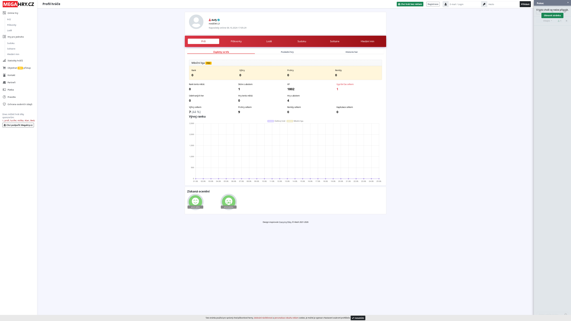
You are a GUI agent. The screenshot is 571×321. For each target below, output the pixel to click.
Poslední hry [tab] (287, 52)
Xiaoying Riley (285, 222)
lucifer (8, 120)
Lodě (9, 30)
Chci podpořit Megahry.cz (19, 125)
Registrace (433, 4)
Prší (9, 19)
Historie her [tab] (352, 52)
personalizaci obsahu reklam (286, 318)
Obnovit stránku (552, 15)
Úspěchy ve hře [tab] (221, 52)
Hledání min (13, 54)
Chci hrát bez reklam (411, 4)
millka (16, 120)
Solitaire (11, 48)
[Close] (568, 2)
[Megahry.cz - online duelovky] (18, 4)
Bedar (28, 120)
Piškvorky (11, 24)
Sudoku (11, 43)
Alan (22, 120)
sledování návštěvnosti (263, 318)
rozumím (359, 318)
